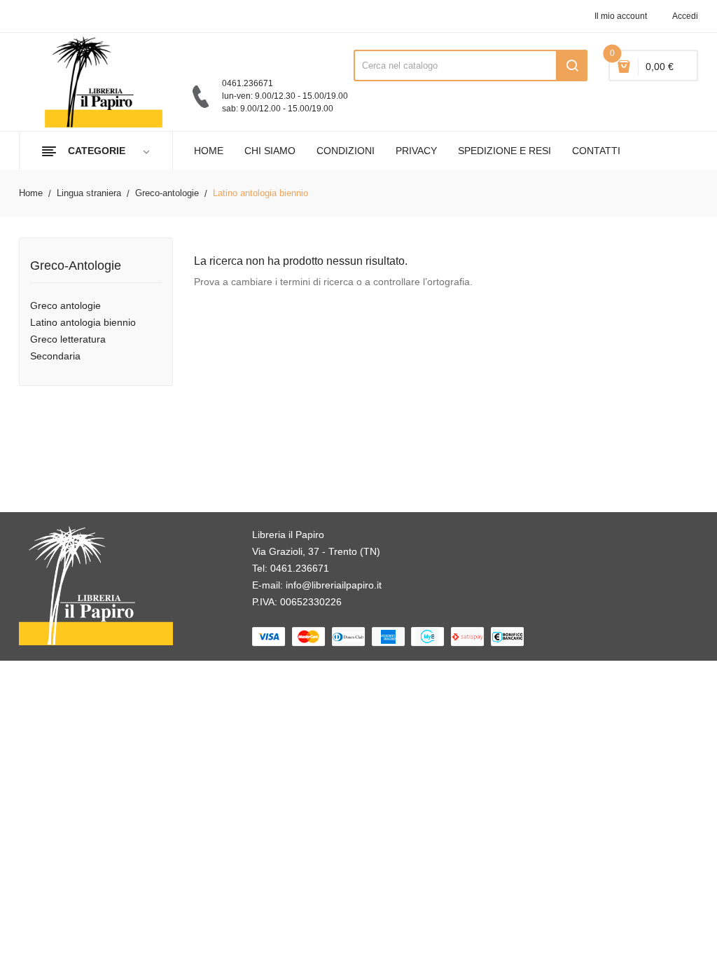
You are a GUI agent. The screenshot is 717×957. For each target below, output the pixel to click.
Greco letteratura (68, 339)
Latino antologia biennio (83, 322)
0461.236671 (299, 568)
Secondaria (55, 356)
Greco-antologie (75, 266)
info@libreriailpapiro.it (334, 585)
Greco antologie (65, 305)
